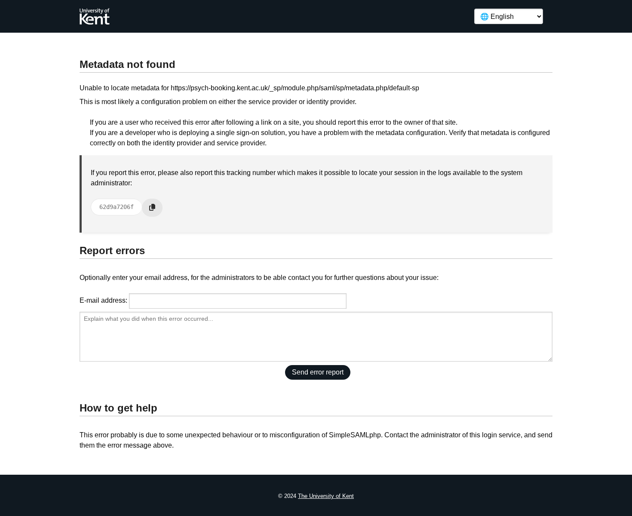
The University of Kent (326, 496)
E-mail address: (103, 300)
